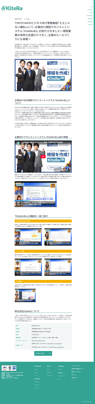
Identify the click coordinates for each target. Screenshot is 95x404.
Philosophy (89, 15)
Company (89, 21)
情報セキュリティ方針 (76, 371)
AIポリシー (74, 374)
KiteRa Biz (36, 382)
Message (90, 18)
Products (90, 9)
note (59, 379)
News (91, 12)
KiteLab (36, 388)
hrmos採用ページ (62, 376)
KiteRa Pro (36, 385)
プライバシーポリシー (76, 365)
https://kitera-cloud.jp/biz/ (54, 343)
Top (91, 6)
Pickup (48, 369)
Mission (36, 369)
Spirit (35, 375)
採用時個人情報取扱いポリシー (78, 368)
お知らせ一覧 (49, 375)
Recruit (90, 24)
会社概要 (60, 369)
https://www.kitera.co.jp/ (38, 340)
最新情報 (49, 372)
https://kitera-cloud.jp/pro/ (56, 347)
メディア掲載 (26, 19)
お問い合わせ (74, 377)
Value (35, 372)
